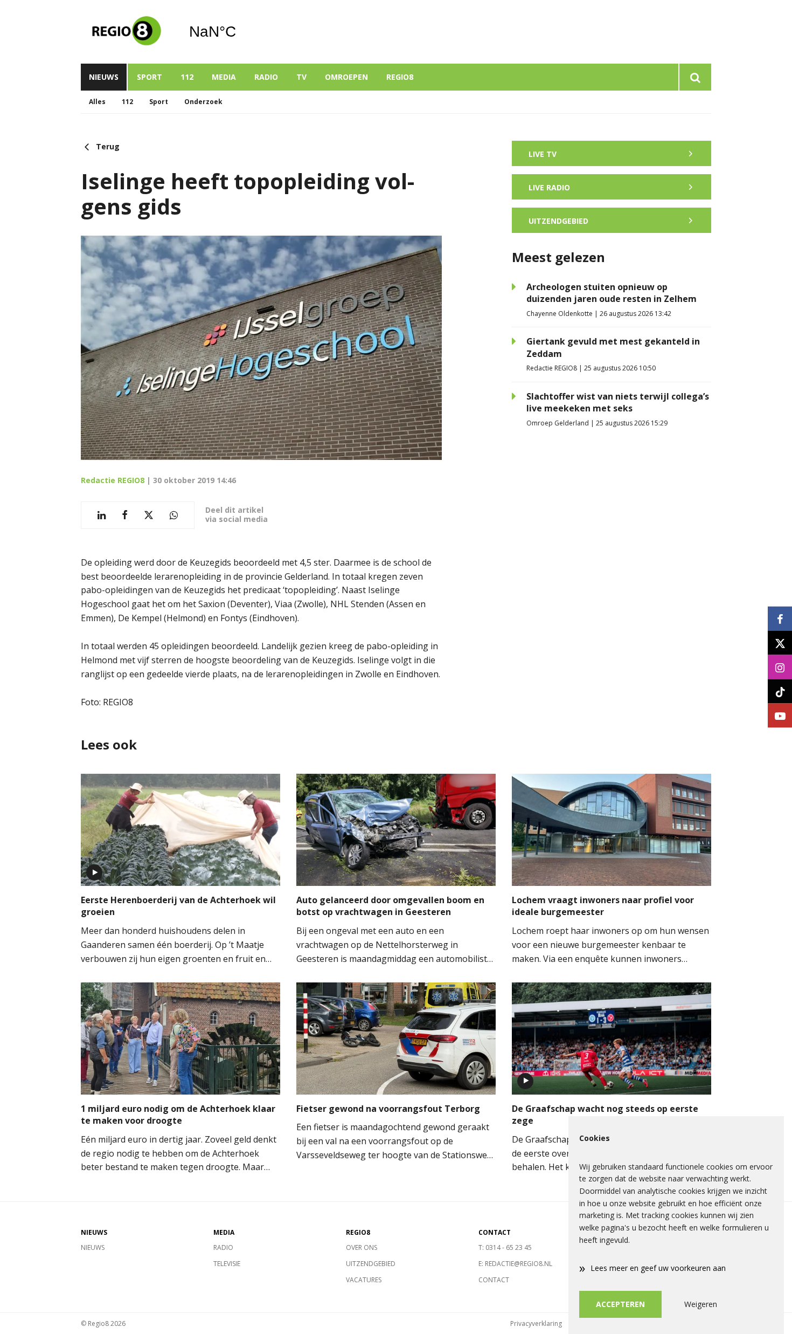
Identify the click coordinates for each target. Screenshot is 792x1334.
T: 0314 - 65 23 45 (505, 1247)
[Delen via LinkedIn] (101, 515)
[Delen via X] (149, 515)
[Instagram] (780, 667)
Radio (266, 77)
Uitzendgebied (370, 1263)
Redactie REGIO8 (112, 480)
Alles (97, 101)
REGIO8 (399, 77)
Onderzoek (203, 101)
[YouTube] (780, 716)
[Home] (126, 31)
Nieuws (104, 77)
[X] (780, 643)
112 (186, 77)
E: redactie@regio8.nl (515, 1263)
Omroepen (346, 77)
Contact (493, 1279)
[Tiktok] (780, 691)
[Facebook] (780, 619)
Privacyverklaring (536, 1323)
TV (301, 77)
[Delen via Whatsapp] (174, 515)
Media (224, 77)
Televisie (226, 1263)
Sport (149, 77)
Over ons (361, 1247)
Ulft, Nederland (240, 31)
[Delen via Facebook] (125, 515)
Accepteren (620, 1304)
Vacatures (363, 1279)
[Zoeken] (694, 77)
